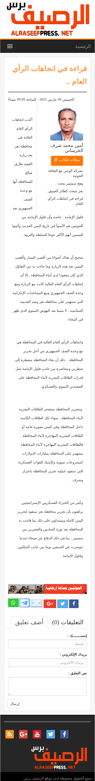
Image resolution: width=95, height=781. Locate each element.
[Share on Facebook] (74, 603)
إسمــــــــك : (77, 636)
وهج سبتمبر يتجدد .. (68, 183)
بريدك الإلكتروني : (73, 654)
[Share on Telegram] (25, 602)
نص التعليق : (77, 673)
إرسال (15, 704)
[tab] (68, 622)
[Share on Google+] (50, 603)
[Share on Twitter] (62, 603)
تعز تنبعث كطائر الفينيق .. (64, 191)
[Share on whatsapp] (13, 602)
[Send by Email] (36, 603)
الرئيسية (83, 46)
